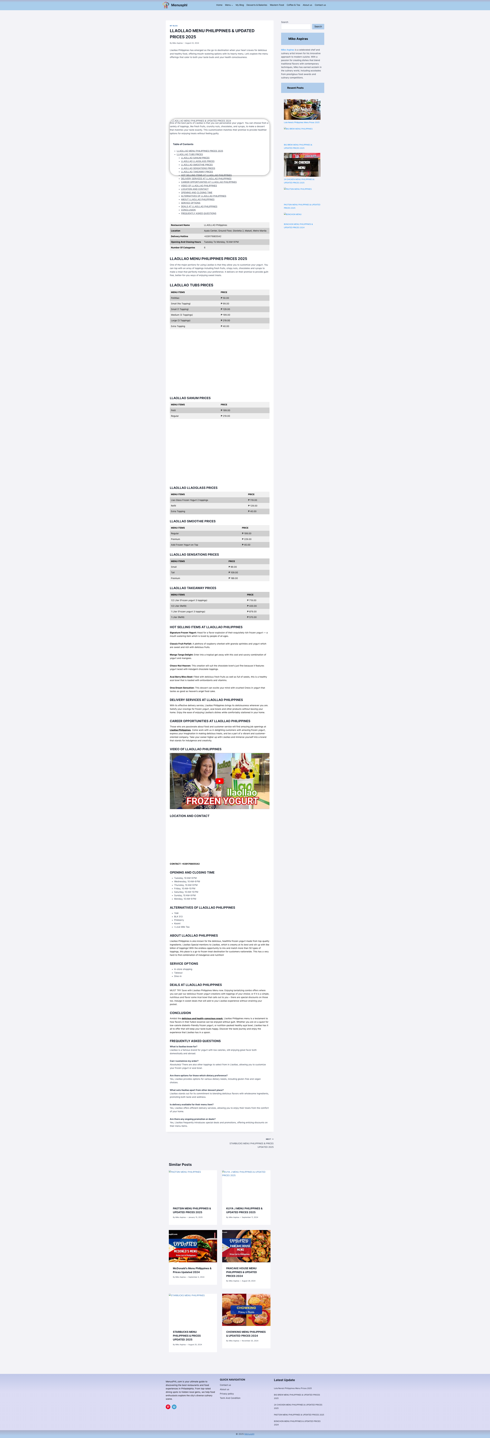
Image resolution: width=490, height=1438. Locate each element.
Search (284, 22)
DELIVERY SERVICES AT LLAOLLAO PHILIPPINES (206, 178)
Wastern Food (277, 5)
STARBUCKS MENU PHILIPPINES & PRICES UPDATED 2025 (251, 1143)
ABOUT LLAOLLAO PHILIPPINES (198, 199)
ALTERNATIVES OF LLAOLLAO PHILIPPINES (203, 196)
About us (307, 5)
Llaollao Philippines (180, 730)
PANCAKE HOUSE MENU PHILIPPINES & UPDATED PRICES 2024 (241, 1272)
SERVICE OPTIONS (190, 203)
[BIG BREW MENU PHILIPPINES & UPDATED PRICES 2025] (298, 135)
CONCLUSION (188, 210)
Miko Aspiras (177, 43)
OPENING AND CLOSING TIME (196, 192)
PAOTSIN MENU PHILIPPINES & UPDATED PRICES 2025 (299, 1414)
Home (219, 5)
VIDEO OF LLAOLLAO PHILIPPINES (199, 185)
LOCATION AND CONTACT (195, 189)
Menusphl (249, 1434)
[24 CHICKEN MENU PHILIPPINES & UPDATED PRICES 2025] (302, 165)
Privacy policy (227, 1393)
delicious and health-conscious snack (202, 1018)
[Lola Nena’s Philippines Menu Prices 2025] (302, 109)
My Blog (240, 5)
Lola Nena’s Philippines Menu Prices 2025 (302, 122)
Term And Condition (230, 1398)
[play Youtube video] (220, 781)
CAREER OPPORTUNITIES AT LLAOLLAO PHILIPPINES (209, 182)
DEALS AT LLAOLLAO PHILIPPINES (199, 206)
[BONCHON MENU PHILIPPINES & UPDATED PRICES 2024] (293, 218)
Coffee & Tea (293, 5)
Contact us (320, 5)
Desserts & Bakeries (257, 5)
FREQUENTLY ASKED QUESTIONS (198, 213)
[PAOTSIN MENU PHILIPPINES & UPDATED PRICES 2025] (298, 195)
